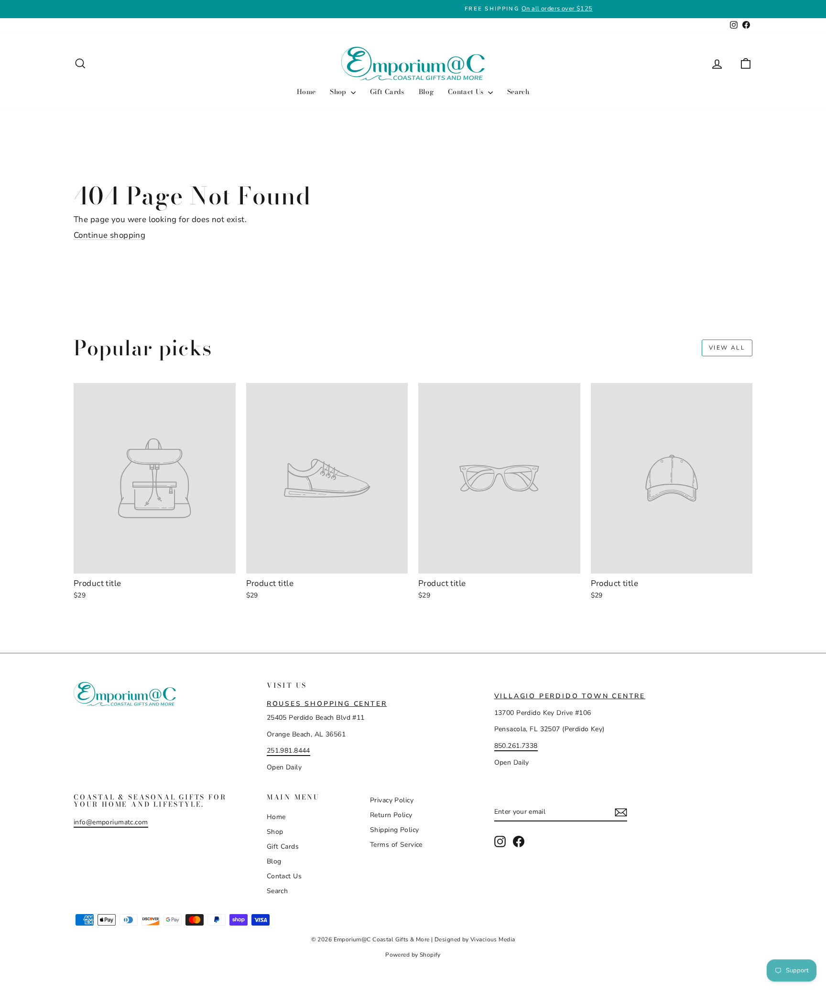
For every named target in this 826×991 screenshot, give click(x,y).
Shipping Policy (394, 829)
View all (727, 348)
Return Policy (391, 815)
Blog (426, 91)
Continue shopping (109, 235)
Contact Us (467, 91)
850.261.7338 (516, 745)
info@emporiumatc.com (111, 822)
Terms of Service (396, 844)
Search (518, 91)
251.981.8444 (288, 750)
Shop (339, 91)
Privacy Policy (391, 800)
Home (306, 91)
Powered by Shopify (413, 955)
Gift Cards (387, 91)
